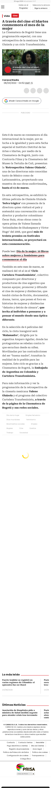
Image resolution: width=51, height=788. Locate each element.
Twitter (33, 90)
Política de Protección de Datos (16, 752)
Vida (7, 16)
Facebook (26, 90)
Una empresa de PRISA (25, 767)
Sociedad (24, 432)
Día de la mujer (13, 415)
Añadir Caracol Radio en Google (24, 100)
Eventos (33, 428)
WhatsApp (46, 90)
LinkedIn (39, 90)
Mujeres (10, 428)
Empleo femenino (33, 415)
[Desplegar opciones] (44, 69)
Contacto (11, 742)
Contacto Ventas (25, 742)
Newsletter (40, 742)
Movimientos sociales (16, 424)
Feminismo (31, 419)
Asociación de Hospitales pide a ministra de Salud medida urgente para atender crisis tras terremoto (20, 712)
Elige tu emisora (41, 8)
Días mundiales (13, 419)
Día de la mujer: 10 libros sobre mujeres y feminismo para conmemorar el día (25, 255)
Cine (21, 428)
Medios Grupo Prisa (25, 773)
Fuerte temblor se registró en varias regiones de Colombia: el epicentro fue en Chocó (18, 682)
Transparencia (38, 755)
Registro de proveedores (19, 749)
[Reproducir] (8, 70)
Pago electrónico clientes (17, 746)
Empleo (34, 424)
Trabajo (10, 432)
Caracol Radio (13, 7)
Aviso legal (37, 749)
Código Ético (25, 759)
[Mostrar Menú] (2, 7)
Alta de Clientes (37, 746)
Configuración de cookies (17, 755)
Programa (23, 8)
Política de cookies (40, 752)
